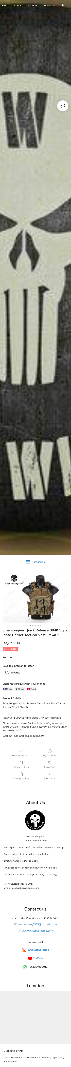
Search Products (21, 755)
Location (32, 5)
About (17, 5)
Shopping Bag (21, 778)
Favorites (49, 767)
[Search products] (63, 106)
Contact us (48, 5)
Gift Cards (50, 778)
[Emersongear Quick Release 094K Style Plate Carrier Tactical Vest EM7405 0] (35, 597)
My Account (50, 755)
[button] (14, 672)
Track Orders (21, 767)
